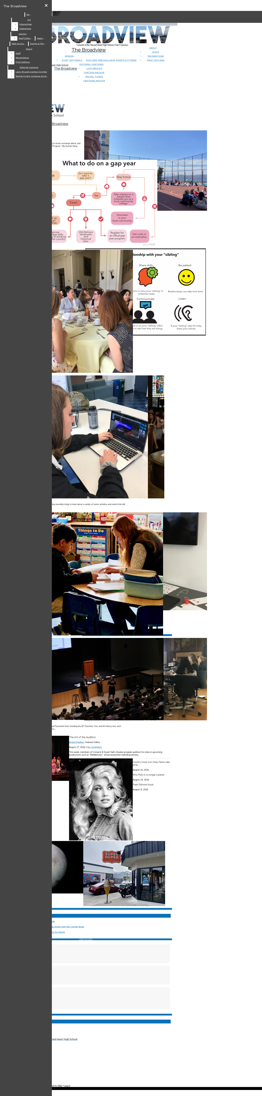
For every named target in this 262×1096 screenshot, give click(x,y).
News (29, 14)
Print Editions (155, 60)
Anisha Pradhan (76, 742)
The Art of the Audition (82, 737)
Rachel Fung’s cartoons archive (32, 76)
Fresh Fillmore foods (143, 784)
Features (91, 60)
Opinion (69, 56)
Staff (155, 52)
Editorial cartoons (91, 64)
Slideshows (25, 28)
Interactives (25, 24)
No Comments (94, 747)
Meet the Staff (86, 939)
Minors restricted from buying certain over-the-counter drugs (54, 926)
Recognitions (156, 56)
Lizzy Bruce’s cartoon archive (31, 72)
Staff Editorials (72, 60)
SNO (59, 1085)
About (153, 48)
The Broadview (15, 6)
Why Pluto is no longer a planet (148, 774)
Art (29, 20)
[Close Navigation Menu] (46, 5)
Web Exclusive (106, 60)
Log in (67, 1085)
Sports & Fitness (126, 60)
